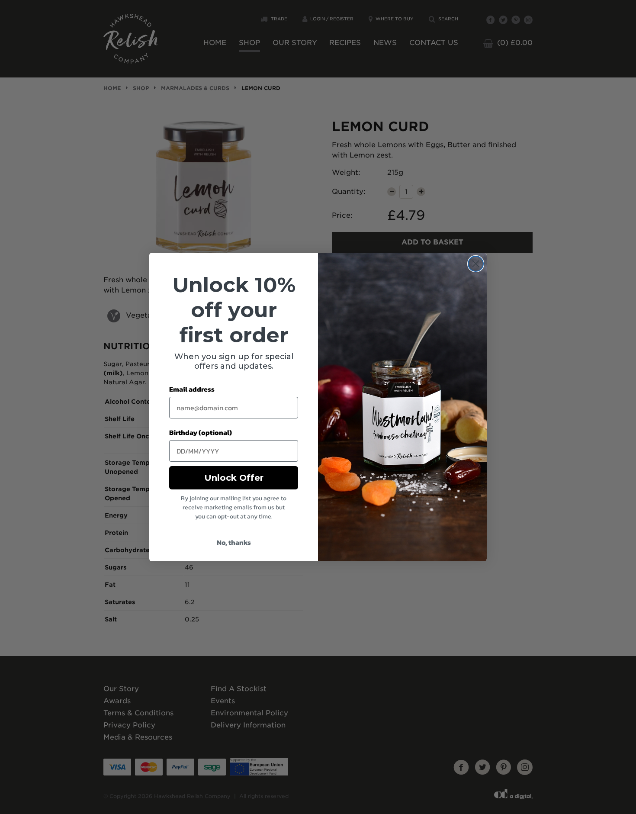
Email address (192, 389)
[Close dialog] (475, 263)
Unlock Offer (233, 478)
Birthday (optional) (200, 432)
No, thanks (234, 542)
